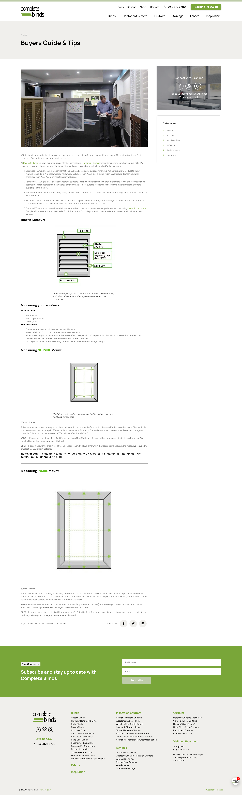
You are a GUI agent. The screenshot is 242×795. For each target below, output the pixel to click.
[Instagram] (44, 729)
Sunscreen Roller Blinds (82, 736)
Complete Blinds (30, 163)
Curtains (159, 16)
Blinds (112, 16)
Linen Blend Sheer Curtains (186, 727)
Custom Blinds (78, 717)
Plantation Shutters (135, 16)
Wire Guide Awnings (125, 759)
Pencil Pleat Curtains (183, 730)
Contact (154, 7)
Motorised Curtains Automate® (187, 717)
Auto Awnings (122, 765)
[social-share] (123, 623)
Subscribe (137, 680)
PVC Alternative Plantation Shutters (132, 733)
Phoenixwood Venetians (82, 743)
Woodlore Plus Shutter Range (129, 724)
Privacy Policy (45, 790)
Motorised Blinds (78, 730)
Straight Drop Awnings (126, 762)
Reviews (131, 7)
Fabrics (194, 16)
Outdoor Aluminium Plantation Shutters (134, 736)
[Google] (50, 729)
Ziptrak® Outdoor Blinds (127, 752)
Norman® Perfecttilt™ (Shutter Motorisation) (137, 739)
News (121, 7)
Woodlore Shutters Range (128, 721)
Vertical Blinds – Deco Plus (83, 755)
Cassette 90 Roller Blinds (82, 733)
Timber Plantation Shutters (128, 730)
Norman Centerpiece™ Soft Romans (87, 758)
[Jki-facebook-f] (38, 729)
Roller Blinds (77, 724)
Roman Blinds (77, 727)
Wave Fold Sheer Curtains (185, 721)
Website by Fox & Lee (214, 790)
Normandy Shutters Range (128, 727)
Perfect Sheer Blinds (80, 749)
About (143, 7)
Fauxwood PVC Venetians (83, 746)
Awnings (177, 16)
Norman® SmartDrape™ (184, 724)
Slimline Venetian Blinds (82, 752)
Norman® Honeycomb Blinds (84, 721)
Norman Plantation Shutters (129, 717)
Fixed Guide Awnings (125, 768)
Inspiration (213, 16)
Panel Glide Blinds (79, 739)
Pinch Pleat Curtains (182, 733)
